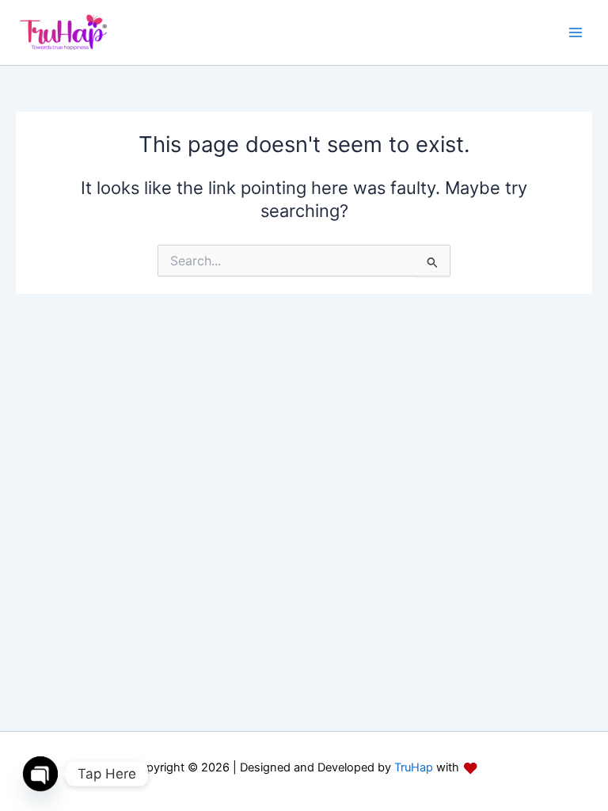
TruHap (412, 767)
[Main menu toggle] (575, 32)
